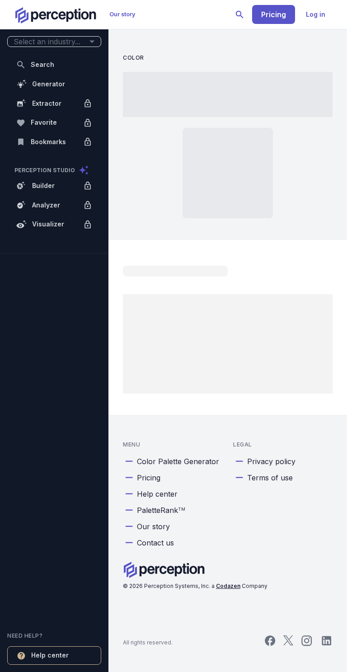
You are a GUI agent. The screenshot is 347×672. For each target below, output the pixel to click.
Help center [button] (50, 655)
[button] (54, 42)
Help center (157, 493)
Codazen (228, 586)
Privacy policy (271, 461)
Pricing (273, 14)
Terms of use (270, 477)
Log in (315, 14)
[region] (54, 336)
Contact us (155, 542)
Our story (122, 14)
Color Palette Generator (178, 461)
